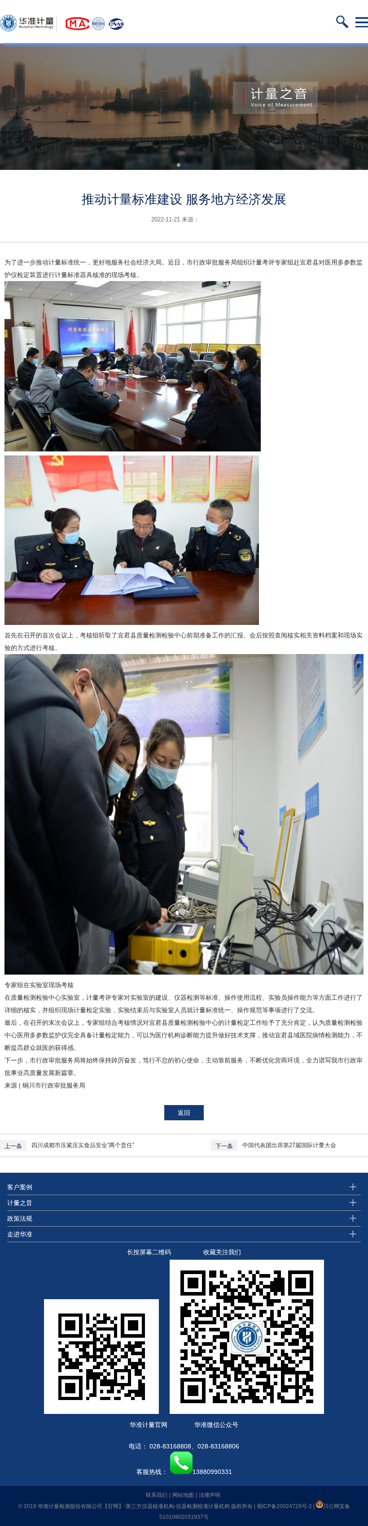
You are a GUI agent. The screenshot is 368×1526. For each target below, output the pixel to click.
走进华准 (19, 1234)
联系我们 (156, 1495)
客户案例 (19, 1187)
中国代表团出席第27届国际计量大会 (289, 1145)
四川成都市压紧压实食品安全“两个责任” (82, 1145)
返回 (184, 1112)
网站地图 (183, 1495)
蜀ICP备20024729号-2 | (286, 1506)
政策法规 (19, 1218)
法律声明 (209, 1495)
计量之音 (19, 1202)
